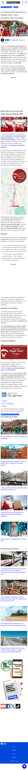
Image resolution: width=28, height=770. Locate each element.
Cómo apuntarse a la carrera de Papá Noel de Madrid (14, 437)
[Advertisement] (14, 93)
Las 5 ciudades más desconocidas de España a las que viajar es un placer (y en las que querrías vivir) (14, 598)
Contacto (14, 750)
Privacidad (14, 757)
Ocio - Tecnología (6, 7)
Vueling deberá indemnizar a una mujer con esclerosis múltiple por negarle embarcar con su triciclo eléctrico (13, 650)
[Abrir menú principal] (3, 2)
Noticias (4, 401)
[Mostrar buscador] (22, 2)
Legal (14, 753)
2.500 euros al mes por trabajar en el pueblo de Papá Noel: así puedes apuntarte (12, 514)
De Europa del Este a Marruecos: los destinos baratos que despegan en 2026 (13, 624)
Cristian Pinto (14, 40)
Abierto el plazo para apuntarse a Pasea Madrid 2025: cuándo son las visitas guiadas (13, 463)
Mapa (14, 746)
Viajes (16, 7)
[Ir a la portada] (13, 2)
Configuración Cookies (14, 761)
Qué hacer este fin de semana (10, 414)
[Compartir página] (25, 2)
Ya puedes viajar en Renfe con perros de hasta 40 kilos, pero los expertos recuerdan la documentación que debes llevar (13, 571)
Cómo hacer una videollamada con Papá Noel (13, 540)
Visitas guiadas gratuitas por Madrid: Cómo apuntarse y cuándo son (14, 488)
